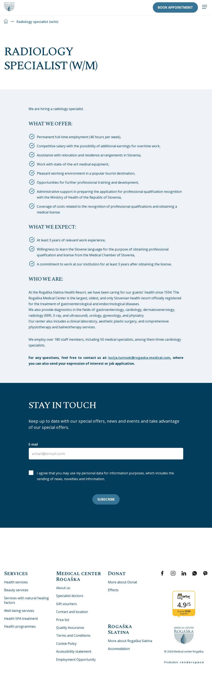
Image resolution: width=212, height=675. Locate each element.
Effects (113, 590)
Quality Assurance (70, 627)
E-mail (33, 444)
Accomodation (119, 648)
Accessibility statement (73, 651)
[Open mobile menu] (204, 7)
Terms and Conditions (73, 635)
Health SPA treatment (21, 618)
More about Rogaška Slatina (130, 641)
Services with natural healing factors (26, 600)
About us (63, 588)
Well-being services (19, 610)
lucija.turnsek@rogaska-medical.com (139, 357)
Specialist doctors (69, 595)
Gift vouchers (66, 604)
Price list (62, 619)
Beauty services (16, 590)
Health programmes (20, 626)
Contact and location (72, 611)
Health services (16, 582)
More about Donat (122, 582)
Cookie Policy (66, 643)
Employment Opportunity (76, 659)
